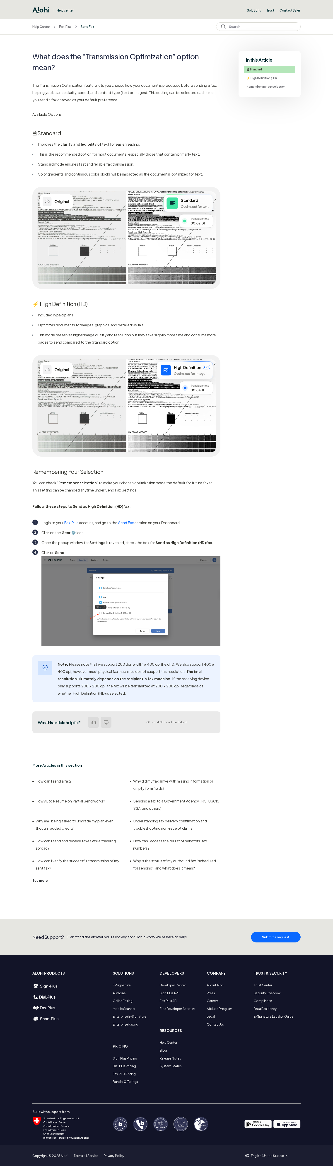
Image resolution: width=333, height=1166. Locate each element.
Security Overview (267, 993)
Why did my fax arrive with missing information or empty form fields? (173, 785)
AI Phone (119, 993)
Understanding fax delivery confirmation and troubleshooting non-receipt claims (170, 825)
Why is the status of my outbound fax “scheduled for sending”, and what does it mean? (174, 864)
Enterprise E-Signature (129, 1016)
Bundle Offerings (125, 1081)
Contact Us (215, 1024)
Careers (213, 1001)
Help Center (41, 26)
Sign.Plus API (169, 993)
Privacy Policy (114, 1156)
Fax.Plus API (168, 1001)
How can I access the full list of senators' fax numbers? (170, 844)
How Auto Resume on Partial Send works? (70, 801)
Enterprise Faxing (125, 1024)
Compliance (263, 1001)
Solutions (254, 10)
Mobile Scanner (124, 1009)
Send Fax (87, 26)
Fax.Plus (65, 26)
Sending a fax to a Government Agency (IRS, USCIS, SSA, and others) (176, 805)
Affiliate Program (219, 1009)
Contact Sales (290, 10)
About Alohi (215, 985)
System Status (171, 1066)
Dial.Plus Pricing (124, 1066)
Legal (211, 1016)
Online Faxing (123, 1001)
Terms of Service (86, 1156)
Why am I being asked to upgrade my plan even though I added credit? (74, 825)
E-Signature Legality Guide (273, 1016)
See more (40, 880)
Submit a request (276, 937)
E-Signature (122, 985)
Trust (270, 10)
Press (211, 993)
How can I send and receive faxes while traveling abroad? (76, 844)
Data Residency (265, 1009)
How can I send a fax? (54, 781)
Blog (163, 1050)
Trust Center (263, 985)
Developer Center (173, 985)
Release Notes (170, 1058)
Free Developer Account (177, 1009)
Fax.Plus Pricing (124, 1074)
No (106, 722)
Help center (65, 10)
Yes (93, 722)
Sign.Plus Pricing (125, 1058)
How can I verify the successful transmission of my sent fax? (77, 864)
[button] (269, 1155)
